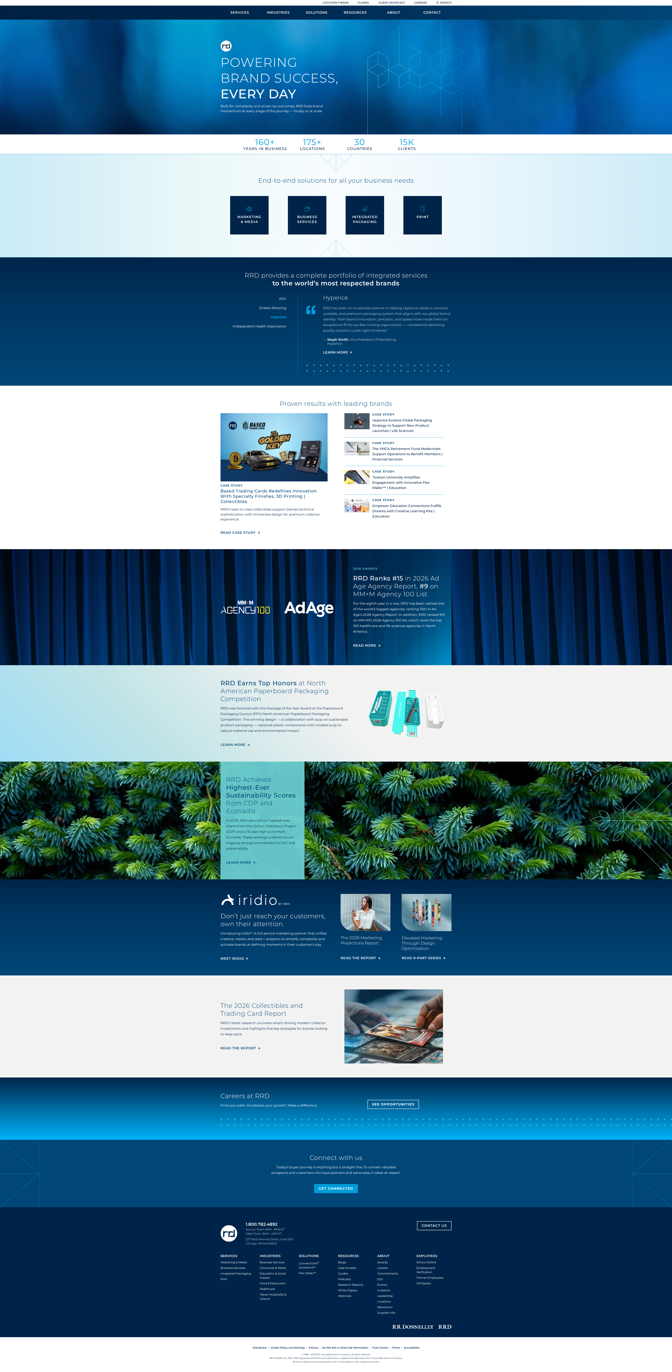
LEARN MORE (335, 352)
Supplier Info (386, 1312)
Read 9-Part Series (421, 958)
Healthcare (267, 1289)
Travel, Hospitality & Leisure (273, 1296)
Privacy (313, 1347)
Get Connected (336, 1188)
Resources (348, 1256)
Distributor (260, 1347)
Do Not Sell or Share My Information (345, 1347)
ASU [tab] (282, 299)
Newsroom (385, 1307)
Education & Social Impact (273, 1275)
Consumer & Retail (273, 1268)
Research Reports (350, 1284)
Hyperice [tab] (278, 317)
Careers (420, 2)
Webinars (344, 1296)
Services (228, 1256)
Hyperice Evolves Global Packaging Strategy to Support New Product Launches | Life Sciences (402, 425)
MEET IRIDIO (232, 959)
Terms (396, 1347)
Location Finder (336, 2)
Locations (384, 1301)
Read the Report (358, 958)
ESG (380, 1279)
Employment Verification (425, 1270)
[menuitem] (239, 14)
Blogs (342, 1262)
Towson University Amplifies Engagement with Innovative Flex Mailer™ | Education (401, 482)
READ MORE (364, 645)
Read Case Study (240, 533)
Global (363, 2)
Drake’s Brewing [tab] (272, 308)
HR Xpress (423, 1283)
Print (223, 1279)
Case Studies (347, 1268)
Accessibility (411, 1347)
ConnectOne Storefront (309, 1265)
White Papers (347, 1290)
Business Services (232, 1268)
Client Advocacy (392, 2)
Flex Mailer (307, 1273)
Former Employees (429, 1277)
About (383, 1256)
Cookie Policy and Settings (288, 1347)
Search (445, 2)
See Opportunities (393, 1104)
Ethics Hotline (426, 1262)
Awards (382, 1262)
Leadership (385, 1296)
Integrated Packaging (235, 1273)
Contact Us (434, 1226)
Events (382, 1284)
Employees (426, 1256)
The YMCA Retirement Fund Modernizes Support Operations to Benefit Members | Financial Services (407, 454)
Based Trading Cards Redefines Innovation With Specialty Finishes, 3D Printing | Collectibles (268, 496)
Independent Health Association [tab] (259, 326)
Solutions (309, 1256)
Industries (270, 1256)
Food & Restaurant (273, 1283)
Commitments (387, 1273)
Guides (343, 1273)
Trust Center (380, 1347)
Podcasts (344, 1279)
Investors (383, 1290)
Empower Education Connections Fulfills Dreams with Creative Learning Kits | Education (406, 511)
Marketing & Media (233, 1262)
